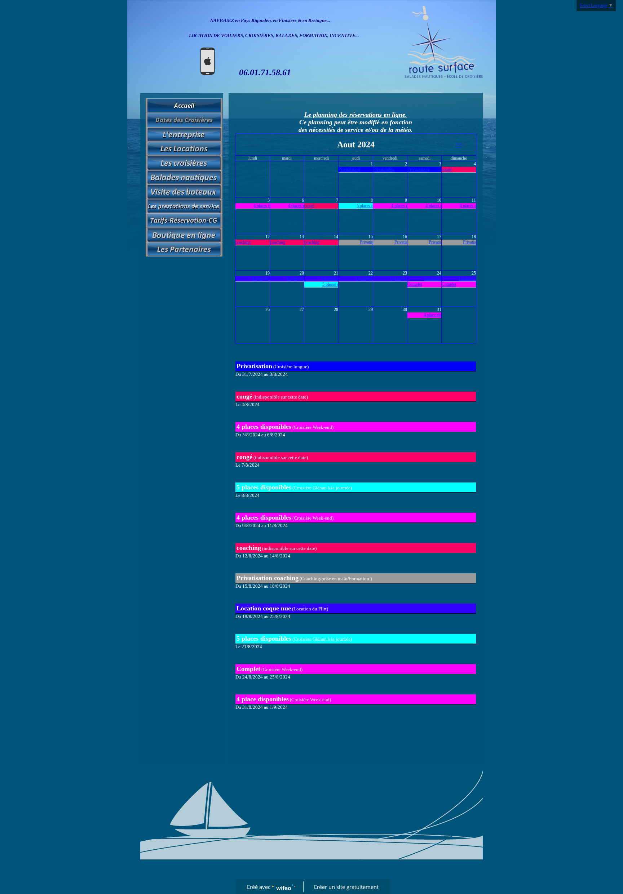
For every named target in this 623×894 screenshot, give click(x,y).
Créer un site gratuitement (346, 886)
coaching (243, 242)
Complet (414, 284)
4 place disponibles (431, 314)
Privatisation (349, 169)
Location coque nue (260, 278)
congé (447, 169)
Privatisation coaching (369, 242)
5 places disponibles (365, 205)
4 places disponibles (261, 205)
